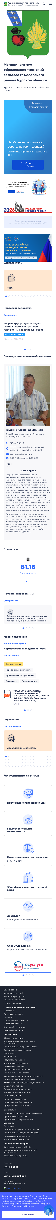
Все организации (12, 726)
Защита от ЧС (10, 1056)
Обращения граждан (14, 1066)
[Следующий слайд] (51, 187)
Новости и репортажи (14, 996)
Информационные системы (17, 1136)
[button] (6, 296)
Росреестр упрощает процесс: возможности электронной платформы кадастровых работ (23, 326)
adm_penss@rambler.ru (15, 1176)
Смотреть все (11, 600)
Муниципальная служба (15, 1116)
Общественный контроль (16, 1144)
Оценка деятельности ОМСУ (17, 1147)
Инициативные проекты (15, 1156)
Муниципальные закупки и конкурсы (21, 1133)
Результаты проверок (14, 1060)
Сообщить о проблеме (28, 165)
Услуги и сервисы (12, 1003)
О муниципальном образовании (20, 1007)
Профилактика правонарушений (20, 1079)
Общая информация (13, 1038)
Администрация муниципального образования (20, 1042)
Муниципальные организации (18, 1119)
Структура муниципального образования (23, 1113)
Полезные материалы (14, 1000)
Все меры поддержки (15, 643)
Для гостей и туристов (15, 1027)
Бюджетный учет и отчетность (18, 1089)
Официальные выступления (17, 1050)
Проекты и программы (15, 1099)
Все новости (10, 315)
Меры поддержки (12, 1096)
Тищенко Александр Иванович (25, 429)
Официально (10, 1110)
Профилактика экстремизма (17, 1105)
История (8, 1017)
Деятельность (10, 1035)
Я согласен (28, 1214)
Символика (9, 1011)
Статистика (9, 1053)
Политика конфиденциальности (14, 1182)
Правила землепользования (17, 1069)
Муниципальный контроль (16, 1073)
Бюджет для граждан (14, 1086)
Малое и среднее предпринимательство (23, 1076)
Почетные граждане (13, 1014)
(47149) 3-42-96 (11, 1167)
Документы (9, 1123)
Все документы (11, 655)
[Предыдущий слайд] (5, 187)
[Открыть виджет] (48, 1210)
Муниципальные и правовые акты (20, 1047)
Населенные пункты (13, 1030)
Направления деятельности (17, 1092)
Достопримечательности (16, 1020)
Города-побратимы (13, 1024)
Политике (30, 1206)
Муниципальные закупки (16, 1063)
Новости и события (14, 335)
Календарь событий (13, 993)
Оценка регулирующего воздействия (22, 1129)
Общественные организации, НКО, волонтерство (21, 1151)
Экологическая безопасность (18, 1102)
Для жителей (10, 990)
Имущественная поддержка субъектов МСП (25, 1082)
